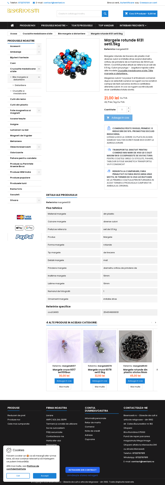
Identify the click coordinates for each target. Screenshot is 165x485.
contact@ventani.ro (54, 2)
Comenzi (89, 426)
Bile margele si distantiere (20, 78)
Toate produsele (81, 25)
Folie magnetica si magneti (20, 112)
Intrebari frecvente (132, 25)
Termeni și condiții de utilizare (61, 423)
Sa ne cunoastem (55, 428)
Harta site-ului (53, 440)
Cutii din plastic (19, 104)
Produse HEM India (20, 172)
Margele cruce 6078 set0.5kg (100, 371)
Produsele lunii (18, 183)
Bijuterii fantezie (19, 57)
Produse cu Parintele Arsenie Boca (21, 165)
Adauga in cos (118, 118)
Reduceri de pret (16, 415)
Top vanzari (106, 25)
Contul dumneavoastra (96, 409)
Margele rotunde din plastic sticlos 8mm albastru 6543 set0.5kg (135, 372)
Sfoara (14, 200)
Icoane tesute (17, 118)
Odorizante (16, 152)
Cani (13, 63)
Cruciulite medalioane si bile (23, 70)
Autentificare (127, 2)
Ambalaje (15, 51)
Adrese (89, 435)
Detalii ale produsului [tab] (61, 195)
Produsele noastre (53, 25)
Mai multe (65, 386)
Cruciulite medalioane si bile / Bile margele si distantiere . (128, 72)
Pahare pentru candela (23, 158)
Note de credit (92, 430)
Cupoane (90, 439)
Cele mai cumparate (18, 423)
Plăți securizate (54, 432)
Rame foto (16, 188)
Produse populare (20, 177)
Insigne (14, 124)
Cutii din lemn (18, 99)
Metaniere (16, 141)
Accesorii (15, 46)
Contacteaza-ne (55, 436)
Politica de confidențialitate (22, 467)
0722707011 (24, 2)
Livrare (49, 415)
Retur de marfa (93, 422)
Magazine (51, 444)
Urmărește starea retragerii (82, 475)
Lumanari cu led (19, 129)
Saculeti (14, 194)
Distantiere (20, 85)
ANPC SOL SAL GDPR (56, 419)
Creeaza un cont (148, 2)
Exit (18, 475)
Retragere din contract (83, 470)
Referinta (109, 49)
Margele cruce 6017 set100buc (64, 371)
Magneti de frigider (21, 135)
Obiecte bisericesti (20, 146)
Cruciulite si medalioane (19, 92)
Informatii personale (95, 418)
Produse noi (27, 25)
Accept (45, 475)
